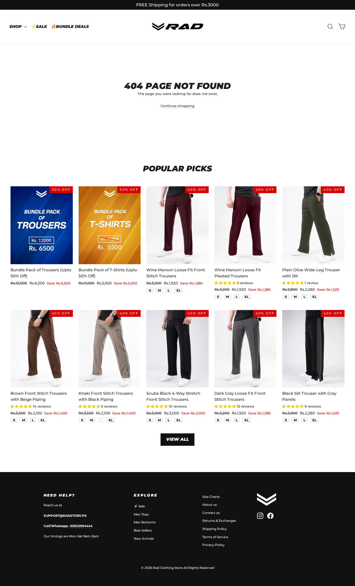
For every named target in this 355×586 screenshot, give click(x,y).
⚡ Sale (139, 506)
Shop (16, 26)
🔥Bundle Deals (70, 26)
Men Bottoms (145, 522)
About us (209, 505)
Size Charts (211, 497)
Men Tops (141, 514)
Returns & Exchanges (219, 521)
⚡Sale (39, 26)
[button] (225, 283)
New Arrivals (144, 538)
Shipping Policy (214, 529)
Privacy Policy (213, 545)
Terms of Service (215, 537)
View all (177, 439)
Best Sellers (143, 530)
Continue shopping (177, 106)
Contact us (211, 513)
